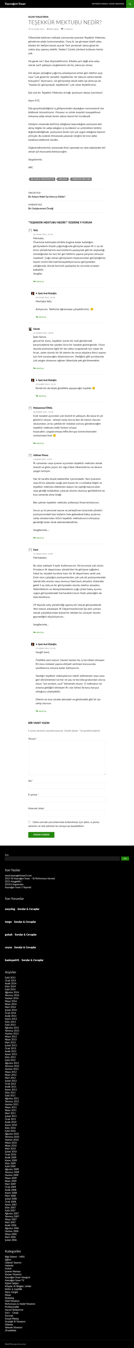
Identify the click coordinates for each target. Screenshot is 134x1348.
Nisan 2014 (11, 1004)
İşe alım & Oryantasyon (42, 179)
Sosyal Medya (12, 1319)
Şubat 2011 (11, 1116)
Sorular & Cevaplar (28, 909)
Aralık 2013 (10, 1016)
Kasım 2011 (11, 1090)
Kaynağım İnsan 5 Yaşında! (18, 887)
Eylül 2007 (10, 1211)
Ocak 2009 (10, 1187)
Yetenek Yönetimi (13, 1328)
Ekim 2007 (10, 1208)
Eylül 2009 (10, 1166)
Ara (6, 855)
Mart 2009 (10, 1184)
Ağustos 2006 (12, 1228)
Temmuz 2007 (12, 1216)
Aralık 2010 (10, 1122)
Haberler (9, 1266)
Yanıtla (40, 282)
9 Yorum (68, 29)
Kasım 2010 (11, 1125)
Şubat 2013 (11, 1045)
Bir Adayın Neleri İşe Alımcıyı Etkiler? (46, 195)
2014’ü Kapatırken (14, 884)
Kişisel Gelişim (12, 1283)
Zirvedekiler (10, 1330)
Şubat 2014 (11, 1010)
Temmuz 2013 (12, 1031)
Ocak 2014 (10, 1013)
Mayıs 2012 (11, 1072)
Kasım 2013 (11, 1019)
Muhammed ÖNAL (42, 408)
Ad (30, 781)
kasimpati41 (12, 960)
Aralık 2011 (10, 1087)
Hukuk (8, 1269)
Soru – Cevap (11, 1313)
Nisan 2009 (11, 1181)
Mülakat (63, 179)
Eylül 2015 (10, 978)
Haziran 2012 (11, 1069)
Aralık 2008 (10, 1190)
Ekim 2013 (10, 1022)
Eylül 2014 (10, 989)
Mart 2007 (10, 1222)
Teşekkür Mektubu (81, 179)
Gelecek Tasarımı (13, 1263)
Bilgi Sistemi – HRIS (15, 1257)
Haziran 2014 (11, 998)
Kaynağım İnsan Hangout (17, 1277)
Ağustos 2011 (12, 1099)
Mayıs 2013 (11, 1037)
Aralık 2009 (10, 1158)
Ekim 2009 (10, 1163)
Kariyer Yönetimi (13, 1274)
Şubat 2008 (11, 1199)
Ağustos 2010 (12, 1134)
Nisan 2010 (11, 1146)
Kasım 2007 (11, 1205)
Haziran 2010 (11, 1140)
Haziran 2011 (11, 1104)
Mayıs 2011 (11, 1107)
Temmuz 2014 (12, 995)
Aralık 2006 (10, 1225)
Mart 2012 (10, 1078)
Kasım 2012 (11, 1054)
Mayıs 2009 (11, 1178)
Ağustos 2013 (12, 1028)
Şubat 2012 (11, 1081)
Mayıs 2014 (11, 1001)
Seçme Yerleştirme (38, 17)
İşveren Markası (13, 1272)
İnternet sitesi (36, 808)
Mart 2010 (10, 1149)
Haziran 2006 (11, 1231)
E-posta (33, 794)
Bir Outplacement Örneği (40, 207)
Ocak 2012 (10, 1084)
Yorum (32, 738)
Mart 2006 (10, 1237)
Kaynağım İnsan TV (14, 1280)
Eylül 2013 (10, 1025)
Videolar (9, 1325)
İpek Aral (54, 29)
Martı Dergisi (11, 1292)
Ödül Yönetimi (12, 1301)
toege (8, 922)
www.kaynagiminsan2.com (18, 876)
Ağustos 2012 (12, 1063)
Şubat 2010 (11, 1152)
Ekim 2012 (10, 1057)
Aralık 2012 (10, 1051)
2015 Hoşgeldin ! (13, 881)
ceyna (8, 947)
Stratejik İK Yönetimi (15, 1322)
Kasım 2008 (11, 1193)
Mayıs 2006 (11, 1234)
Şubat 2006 (11, 1240)
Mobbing (9, 1298)
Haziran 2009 (11, 1175)
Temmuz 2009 (12, 1172)
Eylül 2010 (10, 1131)
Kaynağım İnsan (15, 3)
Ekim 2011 (10, 1093)
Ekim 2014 (10, 986)
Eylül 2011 (10, 1096)
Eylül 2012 (10, 1060)
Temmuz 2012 (12, 1066)
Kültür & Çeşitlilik (13, 1289)
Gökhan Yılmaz (40, 455)
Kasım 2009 (11, 1160)
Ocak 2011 (10, 1119)
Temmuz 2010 (12, 1137)
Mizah (8, 1295)
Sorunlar (9, 1316)
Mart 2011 (10, 1113)
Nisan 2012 (11, 1075)
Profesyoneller (12, 1307)
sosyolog (10, 909)
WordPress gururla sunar (15, 1344)
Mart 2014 (10, 1007)
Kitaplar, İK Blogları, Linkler (18, 1286)
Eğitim (8, 1260)
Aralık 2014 (10, 984)
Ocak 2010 (10, 1155)
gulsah (8, 934)
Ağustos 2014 (12, 992)
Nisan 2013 (11, 1040)
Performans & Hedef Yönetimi (20, 1304)
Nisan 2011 (11, 1110)
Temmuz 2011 (12, 1101)
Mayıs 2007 (11, 1219)
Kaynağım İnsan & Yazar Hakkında (108, 4)
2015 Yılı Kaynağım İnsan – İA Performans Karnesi (30, 879)
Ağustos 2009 (12, 1169)
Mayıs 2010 (11, 1143)
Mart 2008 (10, 1196)
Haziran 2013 (11, 1034)
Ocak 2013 (10, 1048)
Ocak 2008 (10, 1202)
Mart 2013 (10, 1043)
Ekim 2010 (10, 1128)
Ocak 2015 (10, 981)
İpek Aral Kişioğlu (47, 293)
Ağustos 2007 (12, 1214)
